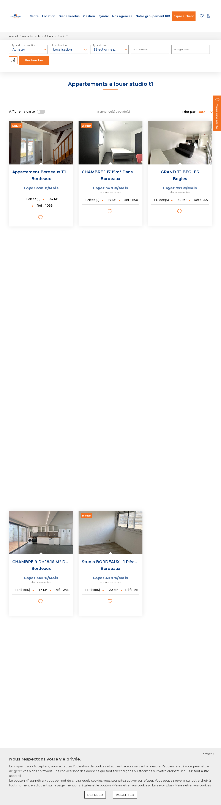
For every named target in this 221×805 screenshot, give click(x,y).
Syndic (103, 16)
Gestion (89, 16)
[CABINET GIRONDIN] (15, 16)
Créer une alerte (217, 116)
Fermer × (208, 754)
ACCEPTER (125, 795)
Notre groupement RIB (153, 16)
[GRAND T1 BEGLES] (180, 142)
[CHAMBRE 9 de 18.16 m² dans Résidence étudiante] (41, 532)
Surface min (140, 49)
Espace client (184, 16)
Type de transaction (24, 45)
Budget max (181, 49)
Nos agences (122, 16)
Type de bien (100, 45)
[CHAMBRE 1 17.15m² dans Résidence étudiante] (110, 142)
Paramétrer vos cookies (193, 785)
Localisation (59, 45)
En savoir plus (162, 785)
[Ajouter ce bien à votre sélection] (41, 218)
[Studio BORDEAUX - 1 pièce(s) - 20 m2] (110, 532)
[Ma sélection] (202, 16)
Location (48, 16)
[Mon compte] (208, 16)
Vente (34, 16)
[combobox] (28, 49)
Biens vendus (69, 16)
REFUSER (95, 795)
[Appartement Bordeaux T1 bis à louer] (41, 142)
